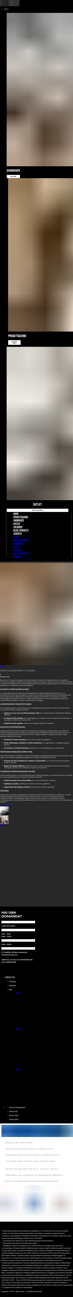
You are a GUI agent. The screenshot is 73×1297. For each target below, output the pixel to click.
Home (15, 513)
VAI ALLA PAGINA (13, 176)
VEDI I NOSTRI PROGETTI (14, 342)
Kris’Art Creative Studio (35, 1291)
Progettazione (20, 517)
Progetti (2, 666)
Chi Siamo (17, 527)
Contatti (17, 533)
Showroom (18, 520)
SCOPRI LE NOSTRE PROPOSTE (37, 510)
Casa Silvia (3, 825)
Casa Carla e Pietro (5, 805)
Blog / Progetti (21, 530)
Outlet (16, 523)
